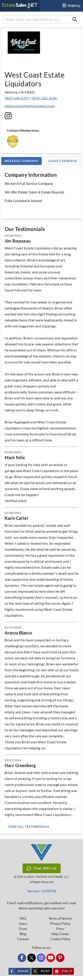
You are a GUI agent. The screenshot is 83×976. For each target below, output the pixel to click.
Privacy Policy (60, 923)
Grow (23, 929)
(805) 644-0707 (17, 98)
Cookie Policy (60, 939)
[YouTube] (50, 958)
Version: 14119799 (41, 891)
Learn (23, 923)
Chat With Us (44, 868)
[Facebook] (22, 958)
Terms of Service (60, 918)
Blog (23, 934)
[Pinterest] (60, 958)
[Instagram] (41, 958)
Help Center (60, 934)
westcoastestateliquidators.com (30, 106)
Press (60, 929)
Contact (23, 939)
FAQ (23, 918)
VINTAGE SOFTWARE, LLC (52, 877)
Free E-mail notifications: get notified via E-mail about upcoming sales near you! (41, 905)
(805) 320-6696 (44, 98)
